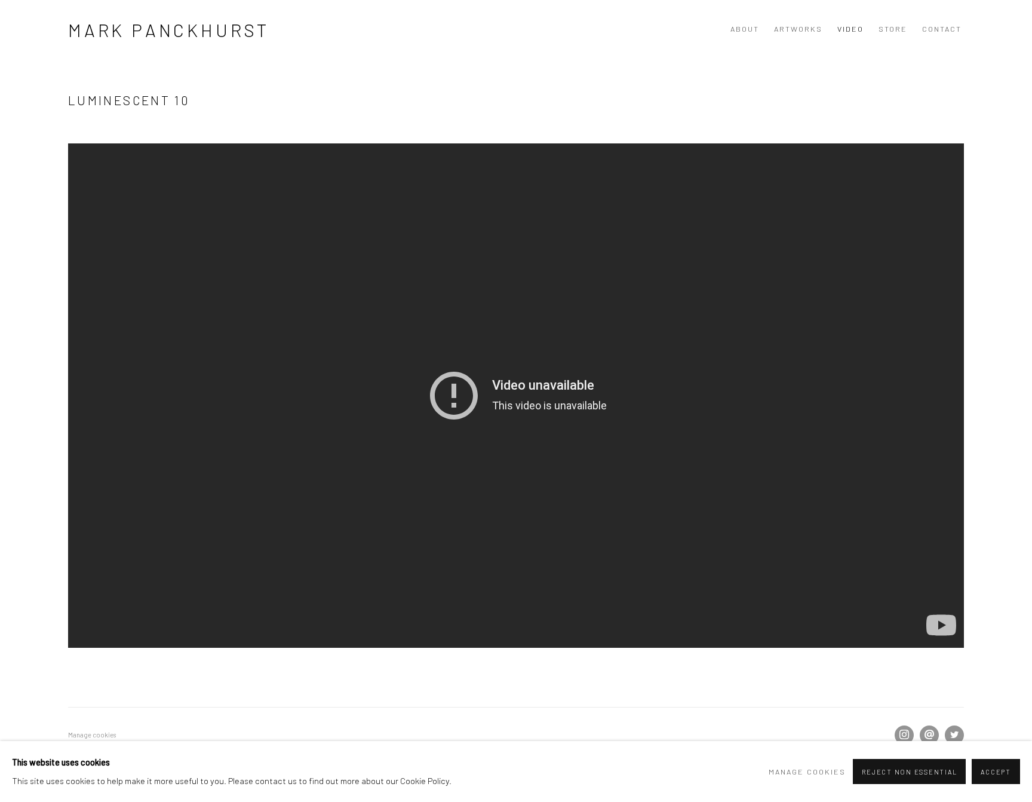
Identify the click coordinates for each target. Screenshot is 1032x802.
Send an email (929, 735)
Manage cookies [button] (92, 735)
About (744, 28)
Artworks (798, 28)
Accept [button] (996, 772)
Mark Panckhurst (168, 30)
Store (893, 28)
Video (850, 28)
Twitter (954, 735)
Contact (942, 28)
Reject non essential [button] (909, 772)
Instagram (904, 735)
